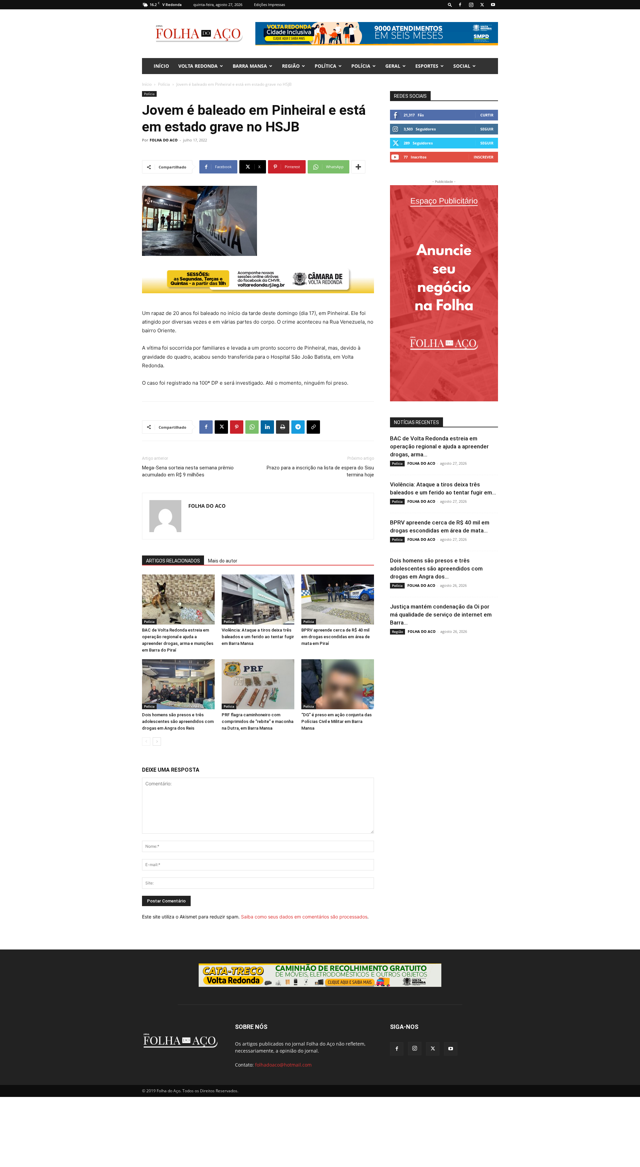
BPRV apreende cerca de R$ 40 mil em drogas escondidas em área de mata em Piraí (335, 637)
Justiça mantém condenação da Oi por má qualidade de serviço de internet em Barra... (441, 614)
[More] (358, 166)
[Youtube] (493, 4)
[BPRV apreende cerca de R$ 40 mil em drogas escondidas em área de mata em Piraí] (337, 599)
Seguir (486, 128)
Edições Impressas (269, 4)
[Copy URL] (313, 427)
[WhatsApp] (252, 427)
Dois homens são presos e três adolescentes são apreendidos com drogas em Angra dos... (436, 568)
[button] (450, 4)
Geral (392, 66)
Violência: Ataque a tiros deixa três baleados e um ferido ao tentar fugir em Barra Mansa (258, 637)
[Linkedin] (267, 427)
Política (325, 66)
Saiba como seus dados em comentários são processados (304, 916)
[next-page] (157, 741)
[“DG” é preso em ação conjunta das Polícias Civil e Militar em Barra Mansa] (337, 684)
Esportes (426, 66)
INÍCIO (161, 66)
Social (461, 66)
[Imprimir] (282, 427)
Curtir (486, 114)
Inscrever (483, 156)
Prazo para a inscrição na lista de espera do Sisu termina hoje (320, 471)
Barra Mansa (250, 66)
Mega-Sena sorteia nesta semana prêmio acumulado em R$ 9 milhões (188, 471)
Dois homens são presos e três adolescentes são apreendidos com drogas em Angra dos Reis (178, 721)
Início (147, 84)
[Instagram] (471, 4)
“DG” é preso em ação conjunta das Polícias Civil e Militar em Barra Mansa (336, 721)
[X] (482, 4)
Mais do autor (222, 560)
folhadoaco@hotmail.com (283, 1065)
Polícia (360, 66)
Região (291, 66)
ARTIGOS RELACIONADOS (173, 560)
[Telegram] (298, 427)
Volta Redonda (198, 66)
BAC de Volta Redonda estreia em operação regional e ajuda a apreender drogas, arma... (439, 446)
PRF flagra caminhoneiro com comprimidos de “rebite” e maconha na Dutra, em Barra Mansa (257, 721)
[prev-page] (146, 741)
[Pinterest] (236, 427)
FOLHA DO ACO (164, 139)
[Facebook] (460, 4)
